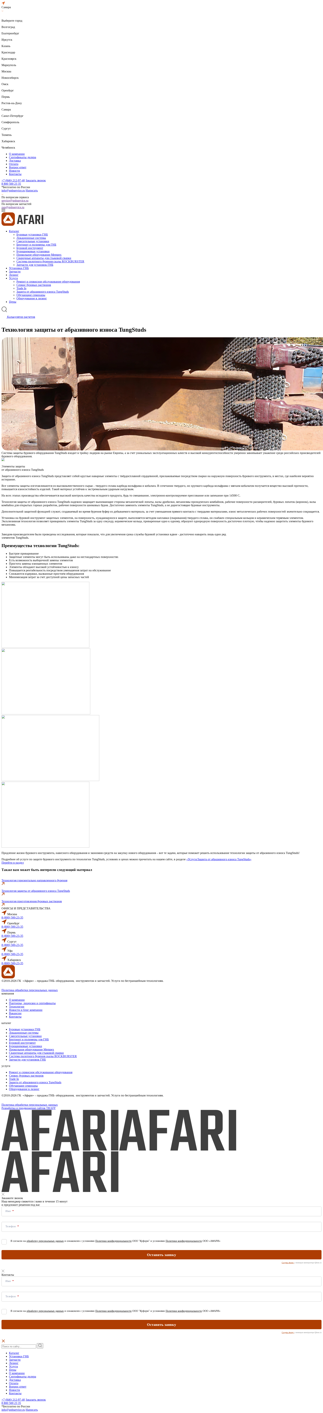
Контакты (15, 174)
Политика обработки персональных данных (29, 990)
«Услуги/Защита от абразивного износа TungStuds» (218, 859)
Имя (8, 1211)
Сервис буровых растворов (33, 285)
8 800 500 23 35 (11, 183)
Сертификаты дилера (22, 157)
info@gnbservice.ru (13, 190)
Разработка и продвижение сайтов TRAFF (28, 1108)
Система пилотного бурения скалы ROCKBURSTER (50, 261)
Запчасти (15, 271)
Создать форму (288, 1263)
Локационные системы (31, 237)
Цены (12, 301)
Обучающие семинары (30, 295)
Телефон (10, 1226)
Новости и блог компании (25, 1009)
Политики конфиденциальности (113, 1241)
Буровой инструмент (29, 248)
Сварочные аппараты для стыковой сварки (43, 258)
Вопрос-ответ (17, 167)
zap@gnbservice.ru (12, 207)
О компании (17, 153)
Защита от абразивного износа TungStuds (42, 291)
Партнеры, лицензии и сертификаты (32, 1003)
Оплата (13, 164)
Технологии (16, 1006)
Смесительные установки (32, 241)
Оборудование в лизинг (31, 298)
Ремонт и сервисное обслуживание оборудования (48, 281)
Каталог (14, 231)
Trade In (21, 288)
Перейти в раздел (12, 862)
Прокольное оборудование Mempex (38, 254)
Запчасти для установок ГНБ (34, 264)
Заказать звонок (36, 180)
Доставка (15, 160)
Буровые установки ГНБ (32, 234)
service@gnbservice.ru (14, 200)
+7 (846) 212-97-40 (13, 180)
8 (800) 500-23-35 (12, 917)
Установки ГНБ (19, 268)
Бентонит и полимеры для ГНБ (36, 244)
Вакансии (15, 1013)
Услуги (13, 278)
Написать (32, 190)
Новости (14, 170)
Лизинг (14, 274)
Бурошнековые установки (33, 251)
